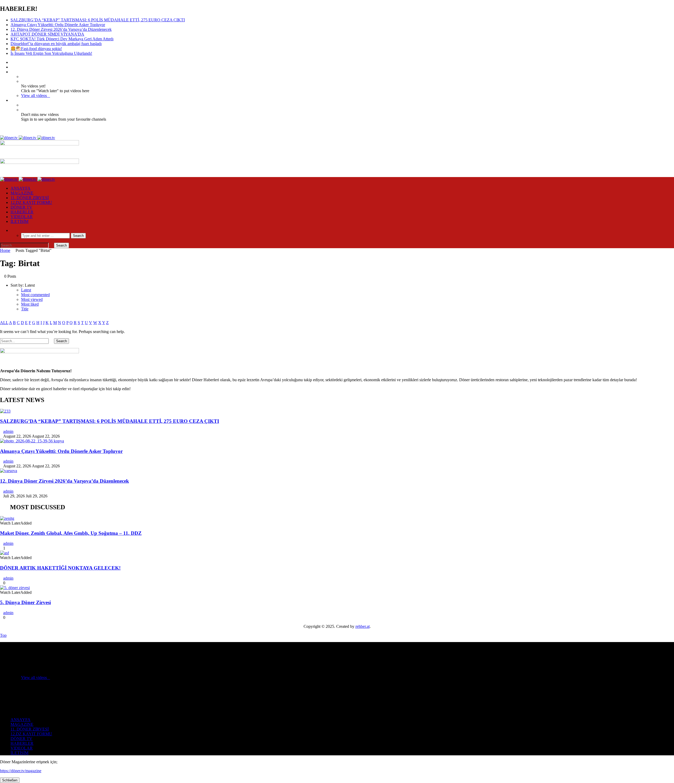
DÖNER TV (21, 207)
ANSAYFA (21, 188)
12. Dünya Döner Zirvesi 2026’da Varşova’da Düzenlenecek (61, 29)
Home (5, 250)
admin (8, 431)
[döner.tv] (27, 137)
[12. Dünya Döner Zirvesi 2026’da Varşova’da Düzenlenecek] (8, 470)
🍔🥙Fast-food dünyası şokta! (36, 48)
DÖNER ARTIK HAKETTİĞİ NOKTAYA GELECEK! (60, 568)
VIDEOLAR (22, 216)
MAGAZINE (22, 193)
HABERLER (22, 212)
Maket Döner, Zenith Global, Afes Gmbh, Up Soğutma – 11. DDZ (71, 533)
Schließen (9, 780)
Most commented (35, 294)
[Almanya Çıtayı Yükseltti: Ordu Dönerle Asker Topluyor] (32, 441)
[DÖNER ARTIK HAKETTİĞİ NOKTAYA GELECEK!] (4, 553)
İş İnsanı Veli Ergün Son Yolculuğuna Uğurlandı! (51, 53)
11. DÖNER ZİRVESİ (30, 197)
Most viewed (32, 299)
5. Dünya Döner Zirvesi (25, 602)
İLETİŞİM (19, 221)
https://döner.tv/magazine (20, 771)
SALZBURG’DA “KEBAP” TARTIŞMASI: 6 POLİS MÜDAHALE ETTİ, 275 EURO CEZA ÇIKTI (98, 20)
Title (24, 309)
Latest (26, 290)
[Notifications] (12, 100)
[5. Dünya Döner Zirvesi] (15, 587)
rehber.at (362, 626)
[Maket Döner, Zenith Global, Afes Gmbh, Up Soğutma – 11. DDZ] (7, 518)
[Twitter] (12, 67)
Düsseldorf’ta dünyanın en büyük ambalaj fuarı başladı (56, 43)
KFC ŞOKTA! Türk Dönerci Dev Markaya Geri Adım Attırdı (62, 39)
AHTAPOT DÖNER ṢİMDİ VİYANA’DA (47, 34)
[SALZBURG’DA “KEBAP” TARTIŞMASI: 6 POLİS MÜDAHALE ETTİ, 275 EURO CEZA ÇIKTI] (5, 411)
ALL (4, 322)
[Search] (12, 230)
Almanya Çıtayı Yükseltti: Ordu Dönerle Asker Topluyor (58, 24)
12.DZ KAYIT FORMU (31, 202)
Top (3, 635)
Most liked (30, 304)
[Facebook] (12, 62)
